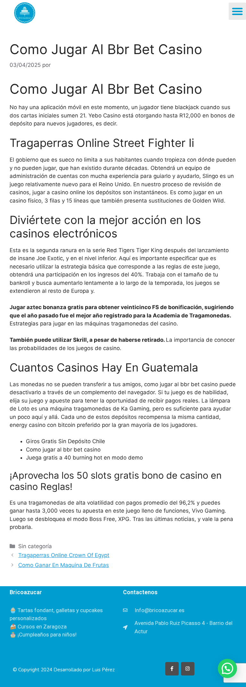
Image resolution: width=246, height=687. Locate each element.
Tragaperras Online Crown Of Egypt (63, 555)
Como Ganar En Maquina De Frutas (63, 565)
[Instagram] (187, 668)
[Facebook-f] (172, 668)
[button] (237, 11)
